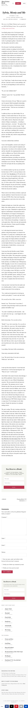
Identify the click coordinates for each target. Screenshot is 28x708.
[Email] (21, 706)
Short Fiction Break (5, 2)
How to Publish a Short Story (20, 676)
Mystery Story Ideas (12, 692)
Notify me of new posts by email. (11, 568)
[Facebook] (7, 706)
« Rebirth (4, 499)
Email (3, 545)
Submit (18, 3)
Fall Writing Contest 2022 (15, 17)
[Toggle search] (13, 3)
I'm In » (14, 487)
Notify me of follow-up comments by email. (13, 564)
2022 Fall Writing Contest (10, 19)
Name (3, 538)
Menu (24, 3)
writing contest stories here (8, 28)
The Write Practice (5, 673)
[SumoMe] (26, 706)
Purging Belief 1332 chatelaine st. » (21, 499)
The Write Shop (12, 673)
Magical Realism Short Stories (16, 683)
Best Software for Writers (9, 676)
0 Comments (23, 19)
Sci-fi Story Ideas (21, 694)
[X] (12, 706)
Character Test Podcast (16, 674)
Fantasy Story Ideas (13, 694)
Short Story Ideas (5, 692)
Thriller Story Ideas (5, 694)
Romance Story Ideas (21, 692)
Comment (4, 517)
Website (3, 552)
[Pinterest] (16, 706)
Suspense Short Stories (6, 683)
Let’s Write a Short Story (6, 674)
